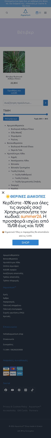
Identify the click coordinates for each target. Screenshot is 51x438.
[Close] (3, 192)
